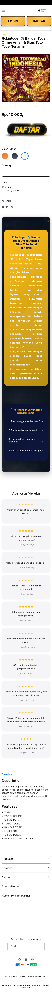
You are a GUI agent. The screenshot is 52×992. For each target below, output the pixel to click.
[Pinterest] (13, 207)
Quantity (6, 165)
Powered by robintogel (37, 976)
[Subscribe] (41, 946)
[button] (3, 10)
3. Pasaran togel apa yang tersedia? (22, 440)
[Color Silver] (24, 156)
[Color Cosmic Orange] (5, 156)
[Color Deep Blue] (15, 156)
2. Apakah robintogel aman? (23, 430)
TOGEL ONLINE (19, 976)
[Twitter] (8, 207)
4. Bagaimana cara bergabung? (25, 450)
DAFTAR (39, 21)
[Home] (21, 10)
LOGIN (13, 21)
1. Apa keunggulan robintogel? (24, 421)
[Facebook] (4, 207)
